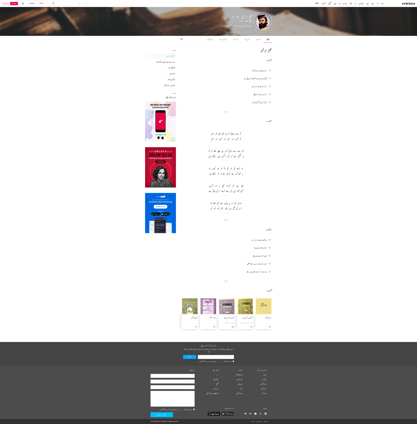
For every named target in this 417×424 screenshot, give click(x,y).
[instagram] (250, 413)
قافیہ (335, 3)
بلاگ (350, 3)
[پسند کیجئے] (238, 17)
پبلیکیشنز (317, 3)
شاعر (382, 3)
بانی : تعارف (239, 379)
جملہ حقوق (253, 421)
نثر (355, 3)
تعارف (258, 39)
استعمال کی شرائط (259, 421)
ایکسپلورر (323, 3)
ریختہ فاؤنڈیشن (239, 375)
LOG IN (32, 3)
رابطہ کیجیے (240, 384)
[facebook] (265, 413)
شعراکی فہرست (171, 56)
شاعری (345, 3)
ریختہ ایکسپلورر (239, 393)
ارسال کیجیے (159, 415)
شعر (235, 39)
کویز (339, 3)
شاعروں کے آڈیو (169, 85)
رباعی (210, 39)
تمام (267, 39)
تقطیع (330, 3)
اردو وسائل (216, 389)
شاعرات (172, 73)
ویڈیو (367, 3)
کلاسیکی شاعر (171, 67)
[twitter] (260, 413)
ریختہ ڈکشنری (263, 384)
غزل (247, 39)
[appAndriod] (227, 414)
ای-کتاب (223, 39)
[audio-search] (53, 3)
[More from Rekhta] (23, 3)
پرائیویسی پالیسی (219, 361)
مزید (311, 3)
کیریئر (241, 389)
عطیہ (217, 375)
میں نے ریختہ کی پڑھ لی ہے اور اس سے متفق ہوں (215, 361)
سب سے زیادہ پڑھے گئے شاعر (165, 62)
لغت (372, 3)
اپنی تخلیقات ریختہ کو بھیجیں (212, 393)
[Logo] (408, 4)
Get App (14, 3)
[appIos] (214, 414)
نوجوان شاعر (171, 79)
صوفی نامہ (264, 379)
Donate (5, 3)
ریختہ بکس (264, 393)
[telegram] (245, 413)
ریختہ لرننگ (263, 389)
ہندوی (264, 375)
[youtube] (255, 413)
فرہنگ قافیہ (216, 379)
